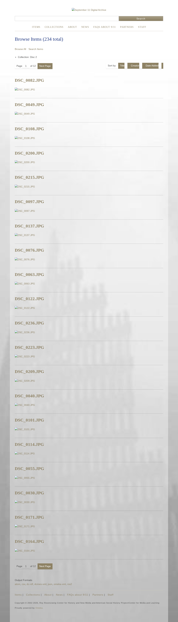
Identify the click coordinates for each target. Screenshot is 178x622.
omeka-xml (60, 584)
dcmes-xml (40, 584)
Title (122, 65)
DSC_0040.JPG (29, 396)
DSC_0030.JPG (29, 493)
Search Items (36, 49)
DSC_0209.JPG (29, 371)
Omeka (39, 608)
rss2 (69, 584)
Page (19, 66)
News (85, 27)
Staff (142, 27)
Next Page (45, 66)
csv (23, 584)
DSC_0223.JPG (29, 347)
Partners (127, 27)
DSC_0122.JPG (29, 298)
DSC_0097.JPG (29, 201)
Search (140, 18)
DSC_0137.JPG (29, 226)
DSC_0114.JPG (29, 444)
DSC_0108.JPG (29, 128)
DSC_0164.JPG (29, 541)
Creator (135, 65)
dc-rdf (30, 584)
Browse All (20, 49)
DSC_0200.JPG (29, 153)
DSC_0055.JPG (29, 468)
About (72, 27)
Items (36, 27)
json (50, 584)
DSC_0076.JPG (29, 250)
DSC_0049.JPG (29, 104)
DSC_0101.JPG (29, 420)
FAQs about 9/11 (104, 27)
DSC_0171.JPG (29, 517)
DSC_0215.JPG (29, 177)
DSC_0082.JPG (29, 80)
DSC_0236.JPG (29, 323)
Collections (54, 27)
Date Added (152, 65)
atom (17, 584)
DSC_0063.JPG (29, 274)
